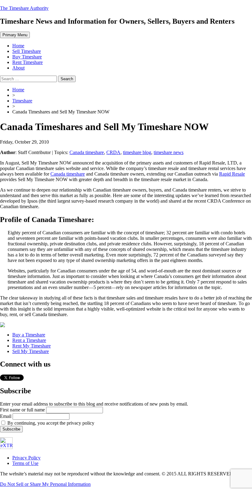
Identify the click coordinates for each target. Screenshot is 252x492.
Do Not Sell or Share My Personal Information (45, 484)
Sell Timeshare (26, 51)
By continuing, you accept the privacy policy (50, 423)
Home (18, 45)
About (18, 67)
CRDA (113, 152)
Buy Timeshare (27, 56)
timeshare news (168, 152)
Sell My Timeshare (30, 351)
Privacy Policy (26, 457)
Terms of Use (25, 463)
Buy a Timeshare (28, 334)
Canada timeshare (86, 152)
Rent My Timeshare (31, 345)
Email (5, 416)
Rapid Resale (232, 174)
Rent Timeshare (27, 62)
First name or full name (22, 409)
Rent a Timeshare (29, 340)
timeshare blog (137, 152)
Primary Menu (14, 35)
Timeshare (22, 100)
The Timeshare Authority (24, 8)
